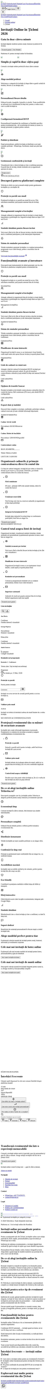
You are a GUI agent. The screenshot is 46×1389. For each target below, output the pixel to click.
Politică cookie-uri (11, 1210)
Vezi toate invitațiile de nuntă (11, 972)
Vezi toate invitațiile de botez (11, 957)
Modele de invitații (11, 1179)
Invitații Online (6, 4)
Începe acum (6, 173)
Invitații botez (14, 1381)
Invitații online (10, 22)
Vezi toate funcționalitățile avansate (12, 256)
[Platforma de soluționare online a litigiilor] (19, 1215)
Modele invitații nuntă (17, 1383)
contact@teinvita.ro (11, 1197)
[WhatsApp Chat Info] (3, 1386)
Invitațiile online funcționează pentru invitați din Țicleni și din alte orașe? (22, 1362)
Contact (14, 6)
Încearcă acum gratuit (8, 522)
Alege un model (6, 1171)
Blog (6, 1187)
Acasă (7, 20)
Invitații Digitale (16, 4)
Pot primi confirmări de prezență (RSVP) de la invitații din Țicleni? (21, 1366)
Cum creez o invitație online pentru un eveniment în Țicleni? (23, 1359)
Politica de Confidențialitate (14, 1208)
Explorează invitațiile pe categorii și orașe (17, 1217)
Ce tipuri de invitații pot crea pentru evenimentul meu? (21, 1369)
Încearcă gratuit (6, 50)
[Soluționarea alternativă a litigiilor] (17, 1213)
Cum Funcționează (28, 4)
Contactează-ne (8, 1144)
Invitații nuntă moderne (27, 1381)
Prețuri (9, 6)
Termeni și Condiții (11, 1206)
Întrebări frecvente (11, 1185)
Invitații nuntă (5, 1381)
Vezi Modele (17, 50)
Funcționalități (10, 1183)
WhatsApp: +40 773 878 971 (15, 1195)
